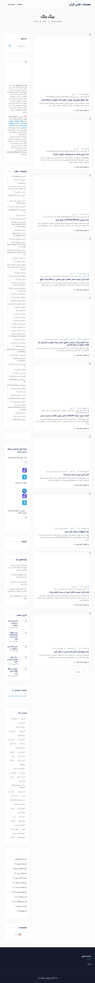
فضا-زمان (13, 773)
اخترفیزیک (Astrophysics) (17, 210)
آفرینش (23, 719)
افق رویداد (22, 731)
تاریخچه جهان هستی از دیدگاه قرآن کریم (76, 411)
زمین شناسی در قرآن (19, 327)
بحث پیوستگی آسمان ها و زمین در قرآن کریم (71, 651)
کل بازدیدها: (23, 897)
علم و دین (22, 773)
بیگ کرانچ (13, 744)
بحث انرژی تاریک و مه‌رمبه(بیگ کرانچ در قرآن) (71, 154)
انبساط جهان (21, 735)
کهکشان (13, 821)
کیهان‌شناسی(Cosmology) (53, 97)
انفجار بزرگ (11, 739)
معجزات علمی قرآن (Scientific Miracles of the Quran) (16, 407)
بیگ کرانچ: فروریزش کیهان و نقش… (12, 659)
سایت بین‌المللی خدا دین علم (18, 124)
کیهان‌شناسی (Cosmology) (68, 97)
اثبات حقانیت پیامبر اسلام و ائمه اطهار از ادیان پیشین (17, 187)
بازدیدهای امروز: (21, 864)
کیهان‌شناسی (21, 837)
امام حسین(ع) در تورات (18, 239)
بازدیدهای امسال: (21, 892)
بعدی (78, 672)
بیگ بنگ (22, 744)
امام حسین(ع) (21, 230)
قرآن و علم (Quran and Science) (18, 786)
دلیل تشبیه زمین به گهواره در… (12, 647)
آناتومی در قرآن (20, 180)
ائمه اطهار (22, 183)
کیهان (23, 829)
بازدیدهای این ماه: (21, 887)
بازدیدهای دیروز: (22, 873)
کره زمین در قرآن (82, 276)
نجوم (12, 808)
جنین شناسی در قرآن (19, 300)
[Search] (11, 44)
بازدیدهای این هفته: (21, 882)
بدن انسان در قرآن (19, 258)
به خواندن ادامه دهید (82, 110)
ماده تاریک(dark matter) (17, 800)
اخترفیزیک (14, 719)
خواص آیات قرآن (20, 314)
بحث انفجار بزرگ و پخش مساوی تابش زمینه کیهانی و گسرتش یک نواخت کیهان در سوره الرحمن (63, 343)
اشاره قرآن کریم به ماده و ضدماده (76, 474)
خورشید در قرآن (20, 317)
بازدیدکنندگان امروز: (20, 868)
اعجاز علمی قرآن (20, 727)
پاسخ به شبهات (20, 261)
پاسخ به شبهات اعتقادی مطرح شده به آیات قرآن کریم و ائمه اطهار (16, 267)
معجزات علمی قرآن (80, 4)
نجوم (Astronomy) (19, 420)
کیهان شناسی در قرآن (81, 97)
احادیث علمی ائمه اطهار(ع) (17, 195)
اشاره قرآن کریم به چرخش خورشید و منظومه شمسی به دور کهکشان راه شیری (17, 567)
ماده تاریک (15, 796)
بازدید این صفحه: (21, 906)
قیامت (23, 796)
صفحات (19, 4)
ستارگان (12, 760)
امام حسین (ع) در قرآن (18, 219)
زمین (13, 756)
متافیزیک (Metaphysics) (17, 398)
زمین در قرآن (21, 760)
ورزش (89, 964)
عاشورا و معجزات (20, 346)
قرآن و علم (22, 781)
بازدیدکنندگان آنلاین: (20, 859)
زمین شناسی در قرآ (19, 324)
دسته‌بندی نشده (20, 320)
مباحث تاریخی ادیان (19, 395)
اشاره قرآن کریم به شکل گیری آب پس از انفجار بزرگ (69, 592)
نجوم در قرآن (21, 812)
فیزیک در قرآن (61, 411)
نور (14, 817)
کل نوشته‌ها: (23, 911)
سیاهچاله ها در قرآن (19, 343)
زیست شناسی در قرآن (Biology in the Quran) (18, 335)
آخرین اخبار (11, 4)
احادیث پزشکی (20, 192)
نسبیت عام (22, 817)
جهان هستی (21, 752)
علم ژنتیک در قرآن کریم (18, 355)
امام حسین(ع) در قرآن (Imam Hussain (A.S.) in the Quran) (16, 251)
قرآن (12, 777)
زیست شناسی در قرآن (18, 330)
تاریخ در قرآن (21, 279)
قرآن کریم (11, 792)
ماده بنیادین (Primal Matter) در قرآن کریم (72, 219)
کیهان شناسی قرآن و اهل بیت (17, 696)
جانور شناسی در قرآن (19, 294)
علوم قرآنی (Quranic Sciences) (19, 359)
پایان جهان (22, 821)
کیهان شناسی (14, 829)
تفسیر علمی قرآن (20, 748)
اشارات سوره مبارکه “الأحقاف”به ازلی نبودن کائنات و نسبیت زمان (65, 415)
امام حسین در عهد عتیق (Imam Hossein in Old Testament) (18, 224)
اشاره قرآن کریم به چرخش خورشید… (13, 623)
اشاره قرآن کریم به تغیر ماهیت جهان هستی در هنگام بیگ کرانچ (64, 279)
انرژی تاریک (21, 739)
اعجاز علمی (22, 723)
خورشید (12, 752)
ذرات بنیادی (21, 756)
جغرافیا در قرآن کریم (19, 297)
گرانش (12, 837)
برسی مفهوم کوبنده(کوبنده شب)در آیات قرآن (19, 576)
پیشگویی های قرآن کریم (18, 276)
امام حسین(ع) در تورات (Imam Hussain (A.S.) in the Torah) (16, 244)
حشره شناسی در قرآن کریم (17, 304)
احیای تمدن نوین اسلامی (17, 206)
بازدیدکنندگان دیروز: (20, 878)
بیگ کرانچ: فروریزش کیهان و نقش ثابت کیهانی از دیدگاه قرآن (65, 99)
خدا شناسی (21, 310)
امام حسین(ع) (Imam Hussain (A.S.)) (18, 234)
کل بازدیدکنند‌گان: (21, 901)
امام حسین (22, 215)
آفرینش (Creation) (19, 176)
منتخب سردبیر (44, 276)
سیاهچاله (22, 764)
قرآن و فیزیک (21, 792)
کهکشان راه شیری (20, 825)
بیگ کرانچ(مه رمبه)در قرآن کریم (77, 531)
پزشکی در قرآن (20, 273)
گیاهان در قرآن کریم (19, 388)
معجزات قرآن (46, 217)
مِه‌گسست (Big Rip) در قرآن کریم (13, 671)
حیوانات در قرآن (20, 307)
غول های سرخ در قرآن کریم (17, 364)
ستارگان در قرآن (20, 339)
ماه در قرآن (22, 392)
